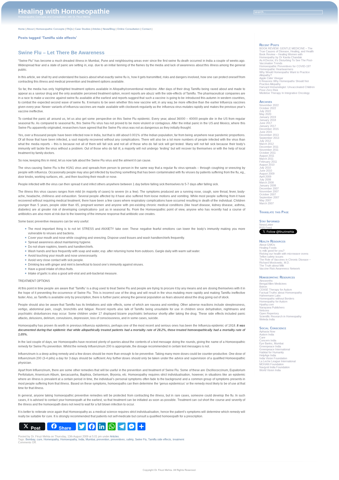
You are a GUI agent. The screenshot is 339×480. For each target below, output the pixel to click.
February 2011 (268, 161)
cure (39, 439)
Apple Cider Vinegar (271, 78)
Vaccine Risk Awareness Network (279, 268)
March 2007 (266, 203)
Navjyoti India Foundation (274, 367)
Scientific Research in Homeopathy (280, 316)
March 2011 (266, 158)
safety (130, 439)
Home (21, 29)
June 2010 (265, 170)
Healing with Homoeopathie (64, 11)
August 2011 (266, 155)
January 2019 (267, 117)
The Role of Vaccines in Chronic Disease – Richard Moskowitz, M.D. (285, 261)
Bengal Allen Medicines (273, 283)
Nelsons (264, 310)
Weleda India (267, 319)
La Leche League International (277, 361)
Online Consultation (128, 29)
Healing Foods (268, 247)
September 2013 (269, 137)
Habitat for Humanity (271, 352)
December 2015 (269, 128)
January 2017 (267, 125)
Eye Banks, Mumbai (271, 343)
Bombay (30, 439)
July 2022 (265, 111)
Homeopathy (51, 439)
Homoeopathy (68, 439)
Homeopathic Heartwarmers (276, 69)
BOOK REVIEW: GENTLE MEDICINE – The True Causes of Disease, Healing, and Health (286, 50)
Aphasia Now (267, 331)
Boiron (263, 286)
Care (262, 337)
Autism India (266, 334)
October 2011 (267, 152)
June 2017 (265, 122)
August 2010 (266, 164)
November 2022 (269, 105)
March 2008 (266, 182)
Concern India (267, 340)
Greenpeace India (270, 346)
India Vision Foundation (273, 358)
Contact (146, 29)
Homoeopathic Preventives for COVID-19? (285, 66)
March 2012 (266, 143)
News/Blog (109, 29)
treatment (178, 439)
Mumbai (90, 439)
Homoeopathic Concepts (50, 29)
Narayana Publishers (272, 307)
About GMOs (267, 244)
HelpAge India (267, 355)
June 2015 (265, 131)
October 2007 (267, 194)
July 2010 (265, 167)
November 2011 (268, 149)
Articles (96, 29)
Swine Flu (141, 439)
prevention (103, 439)
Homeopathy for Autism (273, 301)
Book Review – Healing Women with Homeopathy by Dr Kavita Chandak (281, 56)
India (81, 439)
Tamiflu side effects (159, 439)
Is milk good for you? (271, 250)
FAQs (70, 29)
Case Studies (82, 29)
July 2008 (265, 179)
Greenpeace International (274, 349)
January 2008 (267, 185)
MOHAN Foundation (271, 364)
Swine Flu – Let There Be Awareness (61, 52)
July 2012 (265, 140)
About (30, 29)
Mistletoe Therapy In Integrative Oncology (284, 92)
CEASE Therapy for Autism (275, 289)
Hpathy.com (266, 304)
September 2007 (269, 197)
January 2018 (267, 120)
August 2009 (266, 173)
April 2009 (265, 176)
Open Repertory (269, 313)
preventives (118, 439)
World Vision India (270, 370)
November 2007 (269, 191)
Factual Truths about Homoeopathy (280, 292)
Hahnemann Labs (270, 295)
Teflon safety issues (271, 256)
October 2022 (267, 108)
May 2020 (265, 114)
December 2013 (269, 134)
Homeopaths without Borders (276, 298)
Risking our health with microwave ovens (283, 253)
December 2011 (268, 146)
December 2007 (269, 188)
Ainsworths (266, 280)
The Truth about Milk (271, 265)
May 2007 (265, 200)
